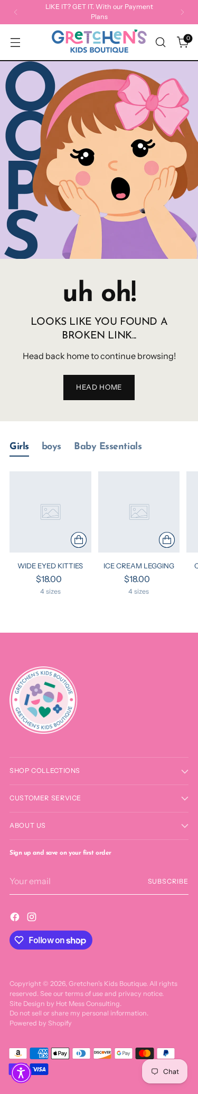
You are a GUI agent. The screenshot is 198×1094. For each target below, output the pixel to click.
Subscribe (168, 881)
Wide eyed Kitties (50, 565)
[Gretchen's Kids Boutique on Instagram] (32, 918)
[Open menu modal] (15, 42)
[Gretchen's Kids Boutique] (99, 42)
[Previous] (15, 12)
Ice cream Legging (138, 565)
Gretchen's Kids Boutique (107, 983)
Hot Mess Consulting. (88, 1004)
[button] (21, 1072)
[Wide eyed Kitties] (50, 512)
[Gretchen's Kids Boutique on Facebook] (16, 918)
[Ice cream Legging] (139, 512)
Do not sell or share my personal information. (79, 1013)
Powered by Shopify (41, 1023)
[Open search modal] (160, 42)
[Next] (182, 12)
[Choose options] (78, 540)
